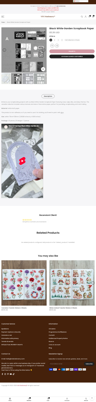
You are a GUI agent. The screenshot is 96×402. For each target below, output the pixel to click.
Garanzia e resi (6, 335)
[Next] (43, 50)
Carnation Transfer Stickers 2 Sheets (14, 308)
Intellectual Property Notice (58, 338)
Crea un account (54, 345)
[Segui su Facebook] (2, 374)
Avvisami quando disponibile (72, 56)
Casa (3, 22)
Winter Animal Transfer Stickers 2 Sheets (63, 308)
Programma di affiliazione (57, 332)
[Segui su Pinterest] (8, 374)
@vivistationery (61, 6)
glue (62, 112)
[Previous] (4, 50)
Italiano (77, 1)
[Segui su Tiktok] (14, 374)
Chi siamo (52, 329)
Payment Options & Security (10, 332)
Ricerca (51, 341)
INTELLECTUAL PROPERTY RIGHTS (11, 345)
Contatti (51, 335)
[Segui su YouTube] (11, 374)
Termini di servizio (7, 341)
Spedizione (5, 329)
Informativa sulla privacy (10, 338)
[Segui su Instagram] (5, 374)
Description (48, 96)
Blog (50, 348)
